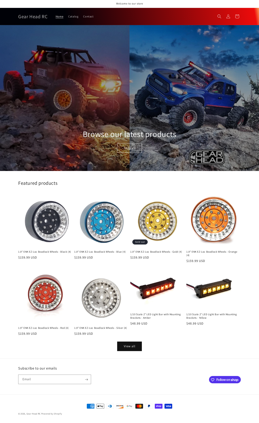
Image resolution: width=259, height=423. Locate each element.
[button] (219, 16)
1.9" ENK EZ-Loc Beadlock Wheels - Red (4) (43, 328)
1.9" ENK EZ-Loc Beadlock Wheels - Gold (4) (156, 251)
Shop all (129, 148)
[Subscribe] (86, 379)
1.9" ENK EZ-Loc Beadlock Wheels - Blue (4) (100, 251)
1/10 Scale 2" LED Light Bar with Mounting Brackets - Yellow (211, 316)
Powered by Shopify (51, 413)
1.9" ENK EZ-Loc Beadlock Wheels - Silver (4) (100, 328)
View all (129, 346)
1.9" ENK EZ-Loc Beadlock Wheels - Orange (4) (211, 253)
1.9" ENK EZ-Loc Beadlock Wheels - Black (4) (44, 251)
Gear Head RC (34, 413)
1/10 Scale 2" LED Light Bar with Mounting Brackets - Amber (155, 316)
